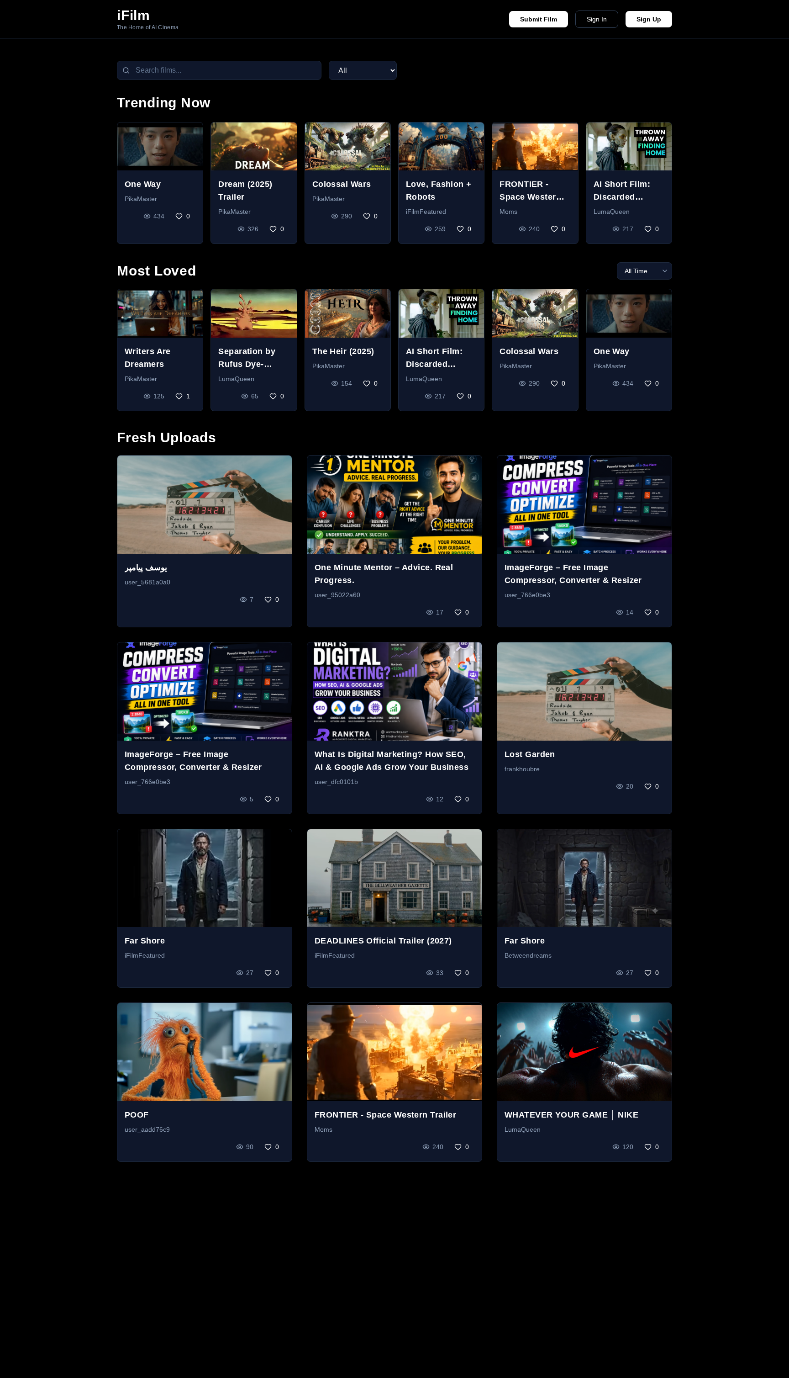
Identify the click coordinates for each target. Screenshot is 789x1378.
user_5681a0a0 (147, 582)
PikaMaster (141, 198)
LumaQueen (612, 211)
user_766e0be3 (527, 595)
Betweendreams (528, 955)
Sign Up (648, 19)
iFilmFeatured (426, 211)
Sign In (597, 19)
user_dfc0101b (336, 781)
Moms (508, 211)
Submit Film (538, 19)
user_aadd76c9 (147, 1129)
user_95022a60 (337, 595)
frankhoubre (522, 769)
